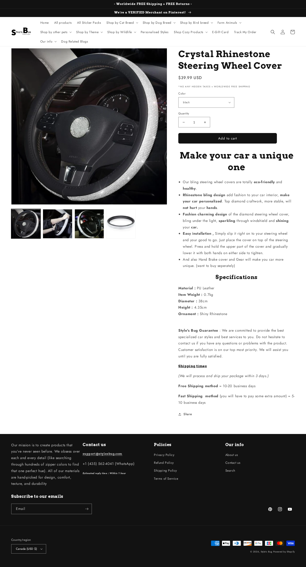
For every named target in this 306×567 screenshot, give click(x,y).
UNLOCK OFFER (114, 314)
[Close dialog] (224, 244)
